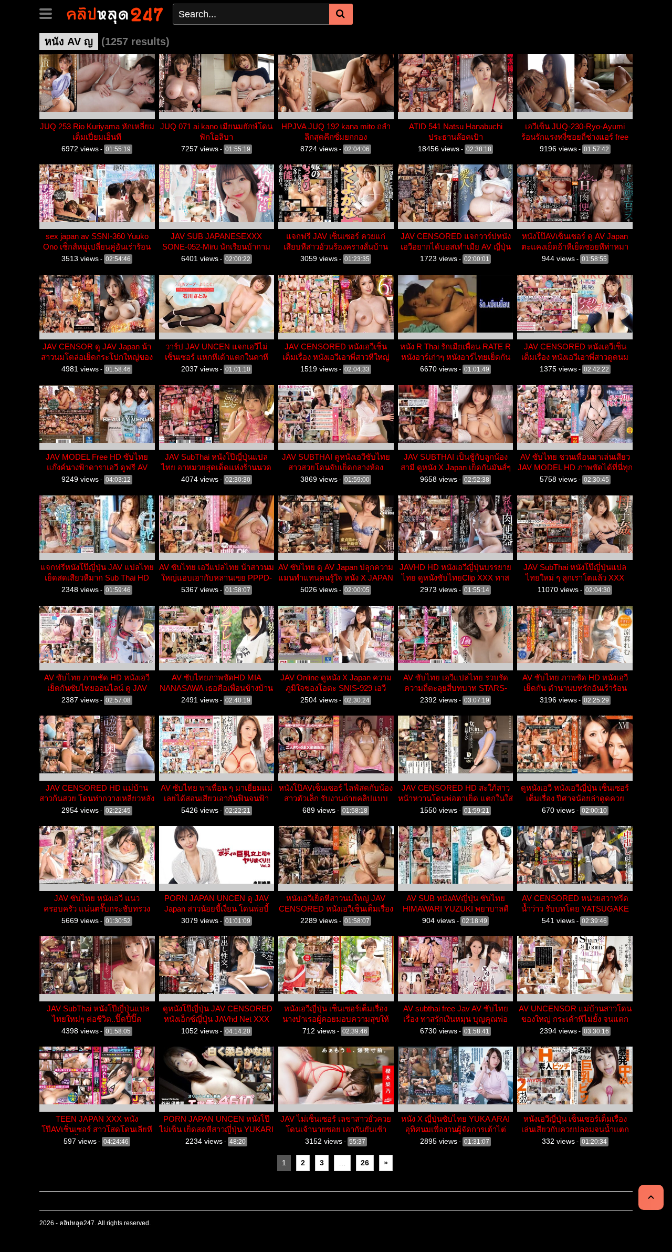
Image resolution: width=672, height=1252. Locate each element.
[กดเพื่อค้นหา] (341, 14)
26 (365, 1162)
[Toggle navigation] (49, 12)
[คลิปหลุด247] (113, 13)
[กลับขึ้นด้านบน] (651, 1197)
